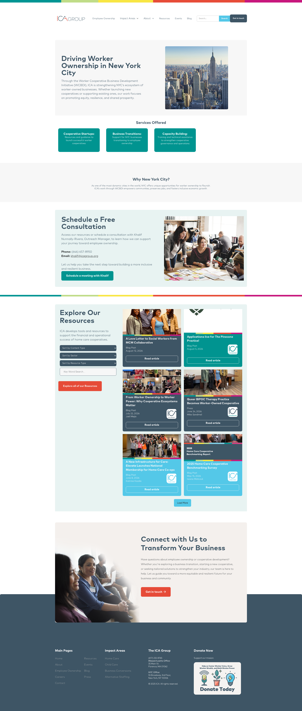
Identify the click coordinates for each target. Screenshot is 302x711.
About (58, 664)
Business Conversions (118, 671)
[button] (129, 18)
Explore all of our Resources (80, 386)
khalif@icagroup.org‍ (84, 256)
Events (178, 18)
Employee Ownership (103, 18)
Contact (60, 683)
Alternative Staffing (117, 677)
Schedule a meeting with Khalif (87, 275)
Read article (152, 358)
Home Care (112, 658)
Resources (164, 18)
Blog (189, 18)
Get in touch (238, 18)
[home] (70, 18)
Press (87, 677)
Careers (60, 677)
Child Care (111, 664)
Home (58, 658)
